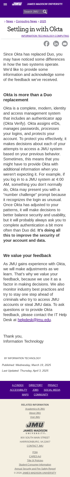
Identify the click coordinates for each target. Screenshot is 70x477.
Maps (25, 394)
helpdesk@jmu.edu (34, 320)
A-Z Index (18, 385)
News (9, 21)
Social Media (52, 390)
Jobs (35, 390)
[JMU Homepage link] (35, 433)
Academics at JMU (35, 409)
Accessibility (18, 390)
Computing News (26, 21)
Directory (36, 385)
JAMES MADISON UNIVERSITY (39, 473)
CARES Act (35, 456)
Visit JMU (35, 417)
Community (41, 394)
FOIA (35, 452)
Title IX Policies (35, 460)
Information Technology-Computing (45, 36)
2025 (43, 21)
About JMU (35, 413)
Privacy (53, 385)
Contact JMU (35, 446)
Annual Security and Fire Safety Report (35, 468)
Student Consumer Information (35, 464)
